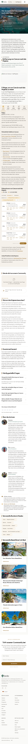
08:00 (8, 209)
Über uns (16, 720)
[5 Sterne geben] (12, 410)
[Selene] (5, 21)
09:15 (8, 217)
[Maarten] (3, 21)
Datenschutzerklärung (6, 740)
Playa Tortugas (6, 156)
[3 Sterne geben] (7, 410)
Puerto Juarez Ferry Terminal (8, 136)
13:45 (8, 219)
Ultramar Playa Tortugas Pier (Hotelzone (13, 224)
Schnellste (16, 195)
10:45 (11, 217)
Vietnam (3, 698)
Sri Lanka (3, 710)
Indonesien (4, 712)
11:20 (14, 217)
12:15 (17, 217)
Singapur (3, 714)
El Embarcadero (6, 160)
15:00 (11, 229)
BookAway (20, 251)
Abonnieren (14, 663)
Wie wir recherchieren (7, 26)
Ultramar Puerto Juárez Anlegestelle (13, 204)
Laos (2, 708)
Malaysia (3, 706)
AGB (11, 740)
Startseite (3, 8)
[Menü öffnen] (24, 2)
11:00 (14, 227)
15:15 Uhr (11, 219)
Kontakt (16, 722)
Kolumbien (17, 700)
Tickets (21, 207)
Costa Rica (17, 702)
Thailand (3, 700)
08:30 (11, 209)
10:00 (11, 237)
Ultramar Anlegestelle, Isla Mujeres (13, 206)
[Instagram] (3, 688)
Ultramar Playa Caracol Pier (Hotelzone (13, 214)
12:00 (17, 227)
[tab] (3, 108)
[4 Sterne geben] (10, 410)
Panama (16, 704)
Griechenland (4, 724)
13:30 (8, 229)
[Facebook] (6, 688)
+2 (14, 219)
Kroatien (3, 722)
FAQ (16, 724)
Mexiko (8, 8)
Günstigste (9, 195)
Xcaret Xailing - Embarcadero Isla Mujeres (13, 234)
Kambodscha (4, 704)
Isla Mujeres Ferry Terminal (20, 258)
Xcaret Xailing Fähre (11, 235)
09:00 (8, 227)
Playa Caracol (6, 151)
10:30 (11, 227)
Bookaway (22, 243)
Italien (3, 720)
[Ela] (4, 21)
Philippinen (4, 702)
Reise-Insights (17, 726)
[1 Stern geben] (3, 410)
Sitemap (16, 732)
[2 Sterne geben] (5, 410)
